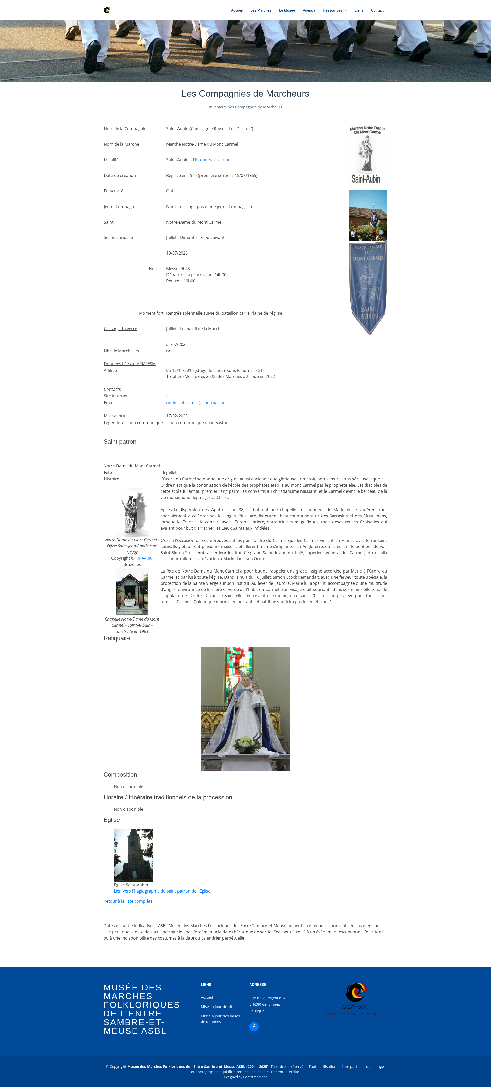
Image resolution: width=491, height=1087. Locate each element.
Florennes (202, 160)
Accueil (237, 10)
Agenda (309, 10)
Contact (377, 10)
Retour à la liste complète (128, 901)
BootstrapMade (255, 1076)
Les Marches (260, 10)
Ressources (332, 10)
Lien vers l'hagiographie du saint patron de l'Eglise (162, 891)
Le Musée (287, 10)
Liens (359, 10)
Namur (223, 160)
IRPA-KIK (144, 558)
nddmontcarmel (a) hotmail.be (195, 402)
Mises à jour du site (218, 1006)
